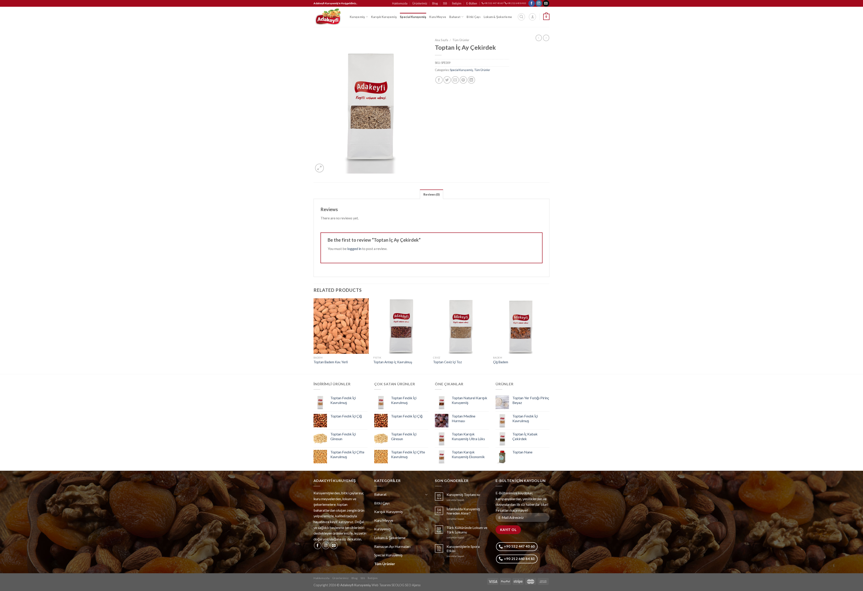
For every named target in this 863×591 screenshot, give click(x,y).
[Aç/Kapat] (426, 494)
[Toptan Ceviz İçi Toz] (461, 326)
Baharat (454, 17)
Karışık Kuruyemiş (384, 17)
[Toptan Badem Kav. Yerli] (341, 326)
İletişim (456, 3)
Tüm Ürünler (460, 40)
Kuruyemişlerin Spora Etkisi (463, 548)
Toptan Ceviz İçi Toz (447, 362)
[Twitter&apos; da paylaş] (447, 80)
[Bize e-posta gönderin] (546, 3)
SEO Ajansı (412, 585)
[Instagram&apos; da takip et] (539, 3)
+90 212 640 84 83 (516, 3)
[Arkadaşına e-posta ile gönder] (455, 80)
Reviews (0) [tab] (431, 194)
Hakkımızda (399, 3)
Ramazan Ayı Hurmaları (392, 546)
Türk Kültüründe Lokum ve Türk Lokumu (467, 529)
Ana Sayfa (441, 40)
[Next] (548, 336)
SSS (445, 3)
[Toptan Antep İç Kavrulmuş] (401, 326)
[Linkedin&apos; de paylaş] (471, 80)
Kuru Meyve (437, 17)
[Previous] (313, 336)
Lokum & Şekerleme (498, 17)
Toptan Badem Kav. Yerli (331, 362)
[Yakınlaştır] (319, 168)
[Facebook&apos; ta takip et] (531, 3)
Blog (435, 3)
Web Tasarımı (381, 585)
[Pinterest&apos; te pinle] (463, 80)
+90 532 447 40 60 (493, 3)
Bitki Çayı (473, 17)
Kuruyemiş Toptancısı (463, 494)
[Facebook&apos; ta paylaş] (439, 80)
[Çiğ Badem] (521, 326)
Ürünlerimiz (419, 3)
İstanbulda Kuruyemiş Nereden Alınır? (463, 511)
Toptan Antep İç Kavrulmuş (392, 362)
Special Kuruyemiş (413, 17)
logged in (354, 248)
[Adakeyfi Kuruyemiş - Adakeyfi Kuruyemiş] (328, 17)
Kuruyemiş (357, 17)
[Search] (521, 16)
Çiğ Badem (500, 362)
